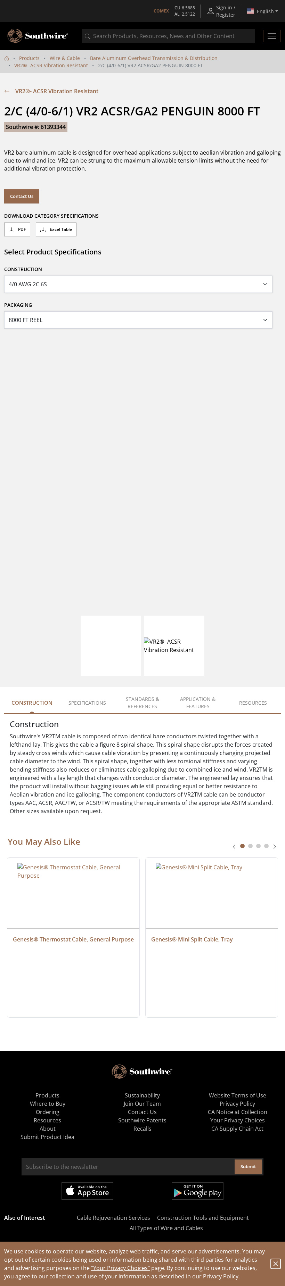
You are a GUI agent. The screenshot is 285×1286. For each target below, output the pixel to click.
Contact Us (21, 196)
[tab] (242, 846)
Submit (248, 1166)
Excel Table (60, 229)
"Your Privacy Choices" (120, 1268)
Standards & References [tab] (142, 703)
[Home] (6, 58)
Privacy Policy (220, 1276)
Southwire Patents (142, 1120)
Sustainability (142, 1095)
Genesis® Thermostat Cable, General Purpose (73, 939)
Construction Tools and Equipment (203, 1218)
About (48, 1128)
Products (29, 58)
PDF (21, 229)
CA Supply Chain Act (237, 1128)
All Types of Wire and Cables (166, 1228)
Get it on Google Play (197, 1191)
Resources (47, 1120)
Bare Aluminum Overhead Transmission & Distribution (154, 58)
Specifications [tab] (87, 703)
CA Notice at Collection (237, 1112)
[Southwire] (38, 36)
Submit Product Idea (47, 1137)
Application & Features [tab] (197, 703)
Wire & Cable (65, 58)
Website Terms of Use (237, 1095)
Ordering (47, 1112)
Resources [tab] (253, 703)
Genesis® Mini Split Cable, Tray (192, 939)
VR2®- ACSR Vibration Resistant (51, 65)
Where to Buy (47, 1103)
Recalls (142, 1128)
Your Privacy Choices (237, 1120)
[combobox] (168, 36)
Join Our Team (142, 1103)
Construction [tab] (31, 702)
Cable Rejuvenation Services (113, 1218)
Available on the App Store (87, 1191)
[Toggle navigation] (272, 36)
